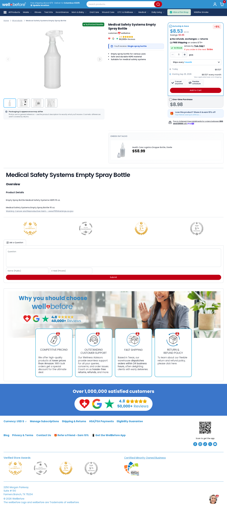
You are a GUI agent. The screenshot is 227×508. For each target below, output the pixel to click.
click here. (171, 363)
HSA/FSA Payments (101, 421)
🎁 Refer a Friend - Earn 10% (71, 435)
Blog (6, 435)
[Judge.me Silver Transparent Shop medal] (85, 228)
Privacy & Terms (22, 435)
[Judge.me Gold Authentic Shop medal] (30, 228)
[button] (222, 4)
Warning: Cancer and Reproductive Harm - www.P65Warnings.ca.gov (39, 211)
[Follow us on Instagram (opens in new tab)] (200, 444)
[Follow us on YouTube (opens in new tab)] (215, 444)
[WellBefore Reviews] (109, 38)
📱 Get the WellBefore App (109, 435)
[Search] (158, 4)
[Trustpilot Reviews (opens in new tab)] (109, 403)
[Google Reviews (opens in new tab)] (97, 403)
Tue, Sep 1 (199, 46)
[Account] (215, 4)
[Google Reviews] (113, 38)
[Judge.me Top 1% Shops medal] (141, 228)
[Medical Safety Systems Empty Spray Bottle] (54, 59)
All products (17, 20)
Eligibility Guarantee (130, 421)
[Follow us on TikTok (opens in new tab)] (205, 444)
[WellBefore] (14, 4)
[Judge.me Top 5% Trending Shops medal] (196, 228)
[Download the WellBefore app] (205, 428)
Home (6, 20)
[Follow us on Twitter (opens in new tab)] (210, 444)
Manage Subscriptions (44, 421)
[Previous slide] (8, 59)
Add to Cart (196, 90)
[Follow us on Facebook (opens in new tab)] (195, 444)
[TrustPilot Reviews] (117, 38)
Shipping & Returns (74, 421)
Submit (113, 277)
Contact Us (43, 435)
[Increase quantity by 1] (184, 54)
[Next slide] (99, 59)
